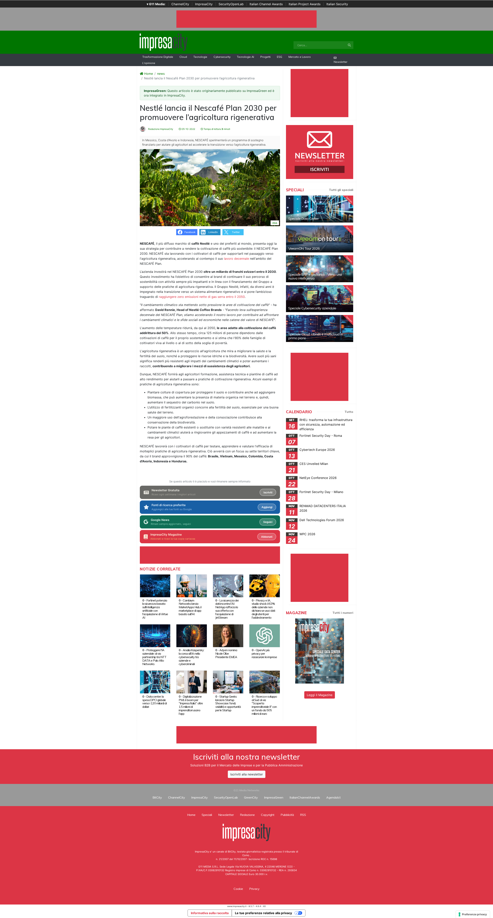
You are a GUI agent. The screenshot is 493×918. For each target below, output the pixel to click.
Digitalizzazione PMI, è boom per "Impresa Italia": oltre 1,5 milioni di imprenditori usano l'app (191, 705)
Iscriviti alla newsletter (246, 774)
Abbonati (266, 536)
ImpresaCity (204, 4)
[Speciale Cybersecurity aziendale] (319, 298)
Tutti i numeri (342, 613)
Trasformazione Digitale (157, 57)
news (161, 74)
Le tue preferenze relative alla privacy (263, 913)
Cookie (238, 889)
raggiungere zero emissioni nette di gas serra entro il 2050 (202, 297)
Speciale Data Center (303, 218)
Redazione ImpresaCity (160, 129)
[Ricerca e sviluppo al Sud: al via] (264, 682)
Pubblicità (287, 815)
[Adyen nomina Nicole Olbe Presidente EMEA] (228, 635)
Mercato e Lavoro (299, 57)
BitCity (157, 797)
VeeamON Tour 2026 (304, 248)
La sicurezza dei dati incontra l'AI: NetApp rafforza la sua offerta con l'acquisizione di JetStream (226, 609)
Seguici (267, 521)
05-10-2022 (188, 129)
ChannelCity (180, 4)
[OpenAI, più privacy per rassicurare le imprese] (264, 635)
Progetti (265, 57)
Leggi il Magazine (319, 695)
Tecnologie (200, 57)
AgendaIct (333, 797)
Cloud (183, 57)
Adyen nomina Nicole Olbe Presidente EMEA (226, 653)
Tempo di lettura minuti (216, 129)
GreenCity (251, 797)
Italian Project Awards (304, 4)
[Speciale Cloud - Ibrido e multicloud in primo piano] (319, 328)
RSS (303, 815)
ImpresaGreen (273, 797)
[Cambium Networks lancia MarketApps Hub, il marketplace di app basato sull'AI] (191, 585)
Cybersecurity (222, 57)
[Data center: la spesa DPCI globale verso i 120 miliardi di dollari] (155, 682)
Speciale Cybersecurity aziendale (312, 308)
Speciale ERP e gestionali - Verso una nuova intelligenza (315, 276)
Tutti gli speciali (341, 190)
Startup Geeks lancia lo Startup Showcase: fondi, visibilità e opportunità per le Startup (228, 703)
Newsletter (340, 62)
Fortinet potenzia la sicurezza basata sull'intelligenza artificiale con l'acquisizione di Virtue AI (155, 609)
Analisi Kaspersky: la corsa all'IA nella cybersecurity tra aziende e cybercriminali (191, 657)
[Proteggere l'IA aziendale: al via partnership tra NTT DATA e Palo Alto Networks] (155, 635)
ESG (279, 57)
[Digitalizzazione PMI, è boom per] (191, 682)
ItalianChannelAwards (304, 797)
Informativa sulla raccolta (210, 913)
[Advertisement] (246, 734)
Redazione (247, 815)
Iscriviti (267, 492)
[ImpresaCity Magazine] (319, 651)
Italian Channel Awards (266, 4)
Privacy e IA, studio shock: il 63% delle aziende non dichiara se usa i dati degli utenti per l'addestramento (263, 609)
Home (148, 74)
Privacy (254, 889)
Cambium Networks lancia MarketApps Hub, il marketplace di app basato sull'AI (190, 607)
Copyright (267, 815)
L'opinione (148, 63)
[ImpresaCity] (163, 42)
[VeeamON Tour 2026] (319, 238)
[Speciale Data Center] (319, 209)
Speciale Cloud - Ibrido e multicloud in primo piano (315, 336)
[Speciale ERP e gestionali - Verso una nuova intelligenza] (319, 268)
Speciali (207, 815)
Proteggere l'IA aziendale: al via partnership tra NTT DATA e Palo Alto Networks (154, 657)
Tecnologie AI (245, 57)
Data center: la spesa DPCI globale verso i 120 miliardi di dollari (154, 702)
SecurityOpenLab (231, 4)
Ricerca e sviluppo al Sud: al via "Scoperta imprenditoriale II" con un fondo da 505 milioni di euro (264, 705)
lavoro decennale (236, 258)
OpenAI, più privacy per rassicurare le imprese (264, 653)
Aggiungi (267, 507)
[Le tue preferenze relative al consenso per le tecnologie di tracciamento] (473, 914)
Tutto (349, 412)
